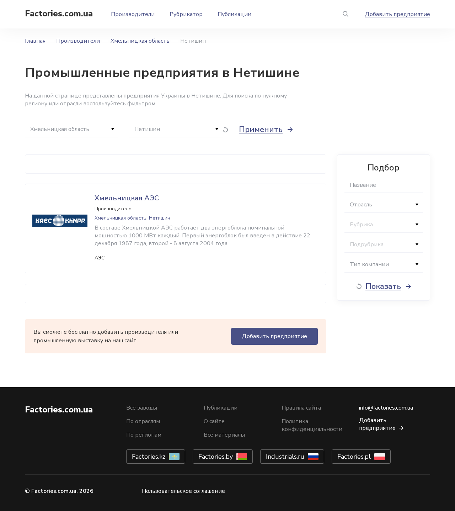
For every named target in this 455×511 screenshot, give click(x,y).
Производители (133, 14)
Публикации (234, 14)
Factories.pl (354, 456)
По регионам (143, 435)
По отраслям (143, 421)
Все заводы (141, 408)
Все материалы (224, 435)
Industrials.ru (285, 456)
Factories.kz (148, 456)
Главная (35, 41)
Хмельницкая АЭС (127, 198)
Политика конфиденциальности (312, 425)
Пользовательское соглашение (183, 491)
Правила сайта (301, 408)
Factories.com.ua (59, 13)
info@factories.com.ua (386, 408)
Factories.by (215, 456)
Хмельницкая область (140, 41)
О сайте (214, 421)
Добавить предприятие (397, 14)
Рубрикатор (186, 14)
